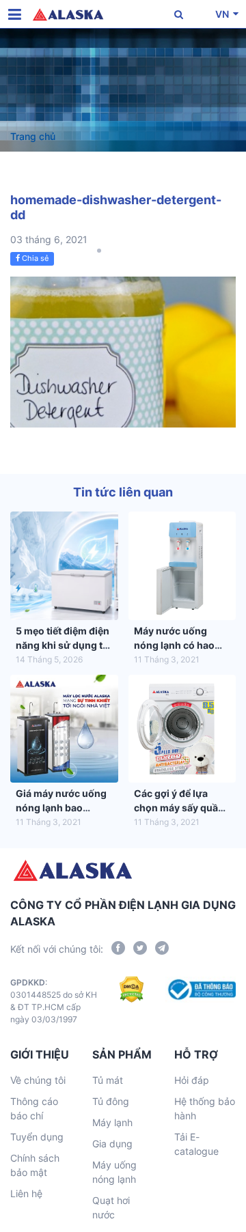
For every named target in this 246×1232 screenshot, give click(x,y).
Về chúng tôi (38, 1080)
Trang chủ (32, 136)
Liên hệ (26, 1193)
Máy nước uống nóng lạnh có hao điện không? (174, 645)
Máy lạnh (112, 1122)
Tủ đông (110, 1101)
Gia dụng (112, 1143)
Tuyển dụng (37, 1137)
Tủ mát (107, 1080)
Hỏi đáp (191, 1080)
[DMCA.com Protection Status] (132, 1001)
